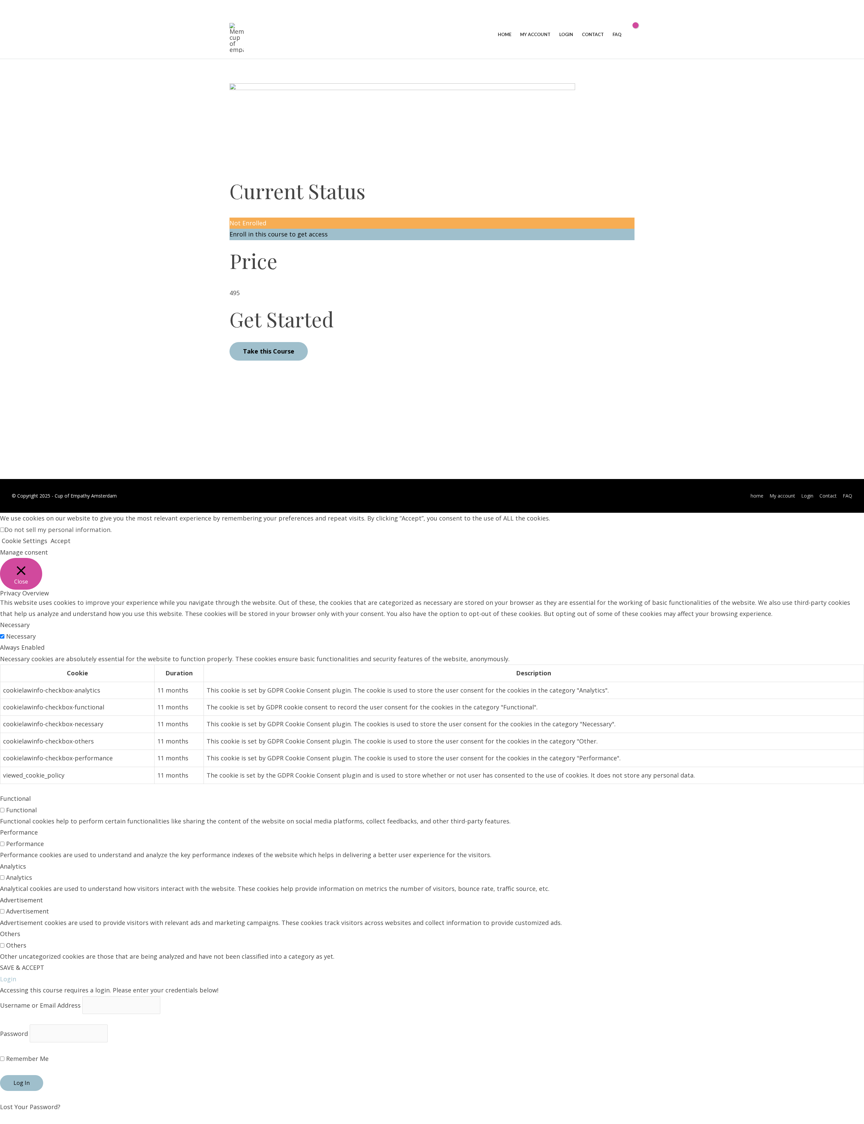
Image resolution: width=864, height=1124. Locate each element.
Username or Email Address (40, 1005)
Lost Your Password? (30, 1107)
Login (807, 496)
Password (14, 1034)
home (757, 496)
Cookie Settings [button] (24, 541)
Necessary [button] (15, 625)
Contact (828, 496)
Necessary (21, 636)
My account (782, 496)
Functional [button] (15, 798)
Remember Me (26, 1059)
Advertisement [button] (21, 900)
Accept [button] (61, 541)
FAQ (847, 496)
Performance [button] (19, 832)
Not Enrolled (248, 223)
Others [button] (10, 934)
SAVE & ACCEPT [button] (22, 967)
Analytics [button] (13, 866)
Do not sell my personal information (57, 530)
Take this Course (268, 351)
